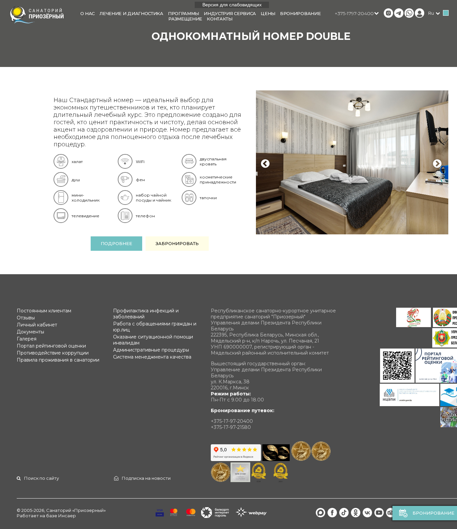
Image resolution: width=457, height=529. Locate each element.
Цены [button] (268, 13)
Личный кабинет (37, 325)
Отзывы (26, 318)
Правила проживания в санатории (58, 360)
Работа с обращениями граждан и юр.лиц (154, 327)
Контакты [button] (220, 18)
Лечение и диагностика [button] (131, 13)
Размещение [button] (185, 18)
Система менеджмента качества (152, 357)
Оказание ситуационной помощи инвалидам (153, 340)
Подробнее (116, 243)
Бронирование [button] (300, 13)
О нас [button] (87, 13)
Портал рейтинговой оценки (51, 346)
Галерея (26, 339)
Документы (30, 332)
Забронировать (177, 243)
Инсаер (67, 515)
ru (431, 13)
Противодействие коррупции (53, 353)
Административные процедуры (151, 350)
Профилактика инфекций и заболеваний (146, 314)
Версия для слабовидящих (232, 4)
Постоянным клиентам (44, 311)
